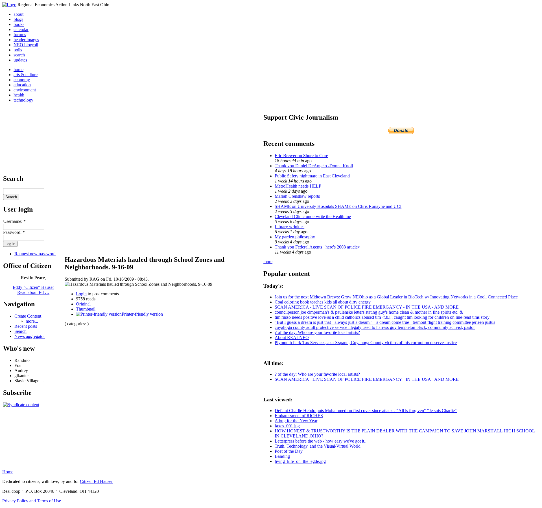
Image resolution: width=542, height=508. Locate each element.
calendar (21, 29)
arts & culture (26, 74)
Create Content (27, 316)
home (18, 69)
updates (20, 60)
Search (20, 331)
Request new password (35, 253)
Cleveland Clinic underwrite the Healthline (313, 216)
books (19, 24)
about (18, 14)
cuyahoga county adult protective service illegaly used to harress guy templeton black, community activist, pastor (375, 327)
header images (26, 39)
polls (18, 49)
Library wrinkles (289, 226)
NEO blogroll (26, 44)
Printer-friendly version (142, 314)
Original (83, 304)
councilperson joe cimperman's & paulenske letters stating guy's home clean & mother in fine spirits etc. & (369, 312)
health (19, 95)
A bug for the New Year (296, 420)
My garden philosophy (295, 236)
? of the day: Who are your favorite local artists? (317, 332)
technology (23, 100)
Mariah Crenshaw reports (297, 196)
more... (32, 321)
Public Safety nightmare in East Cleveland (312, 175)
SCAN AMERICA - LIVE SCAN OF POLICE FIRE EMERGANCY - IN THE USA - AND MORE (367, 307)
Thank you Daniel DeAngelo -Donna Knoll (314, 165)
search (19, 54)
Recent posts (25, 326)
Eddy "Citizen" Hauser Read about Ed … (33, 290)
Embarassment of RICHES (299, 415)
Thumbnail (85, 309)
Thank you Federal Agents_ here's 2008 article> (317, 247)
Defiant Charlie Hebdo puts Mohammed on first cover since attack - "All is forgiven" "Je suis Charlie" (366, 410)
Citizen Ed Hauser (96, 481)
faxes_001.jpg (287, 425)
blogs (18, 19)
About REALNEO (292, 337)
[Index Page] (9, 4)
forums (20, 34)
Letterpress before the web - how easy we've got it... (321, 441)
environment (25, 89)
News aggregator (29, 336)
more (267, 261)
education (22, 84)
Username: (14, 221)
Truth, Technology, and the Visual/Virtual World (317, 446)
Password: (14, 232)
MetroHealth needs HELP (298, 186)
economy (22, 79)
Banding (282, 456)
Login (81, 293)
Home (7, 471)
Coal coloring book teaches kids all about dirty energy (323, 302)
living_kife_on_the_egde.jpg (300, 461)
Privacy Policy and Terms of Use (31, 500)
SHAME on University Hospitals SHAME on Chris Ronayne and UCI (338, 206)
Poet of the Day (289, 451)
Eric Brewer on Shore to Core (301, 155)
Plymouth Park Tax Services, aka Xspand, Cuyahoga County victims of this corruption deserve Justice (366, 342)
